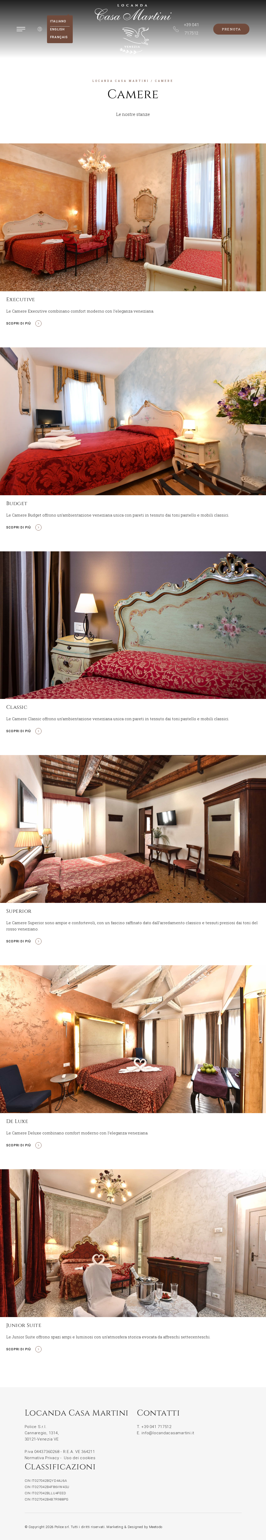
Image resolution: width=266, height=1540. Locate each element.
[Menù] (21, 29)
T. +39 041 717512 (154, 1426)
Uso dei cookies (79, 1458)
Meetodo (156, 1527)
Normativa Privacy (42, 1458)
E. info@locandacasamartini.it (165, 1433)
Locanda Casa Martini (120, 81)
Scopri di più (18, 323)
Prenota (231, 29)
